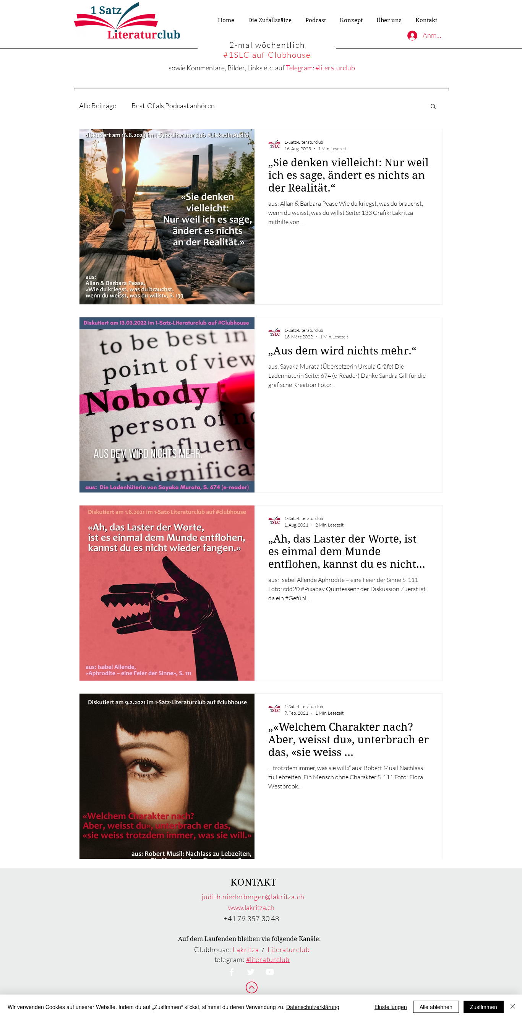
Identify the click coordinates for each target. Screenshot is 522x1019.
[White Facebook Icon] (232, 972)
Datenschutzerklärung (312, 1007)
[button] (433, 107)
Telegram (299, 67)
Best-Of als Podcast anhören (173, 105)
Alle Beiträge (97, 105)
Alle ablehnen (436, 1007)
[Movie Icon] (270, 972)
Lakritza (246, 949)
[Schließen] (512, 1007)
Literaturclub (288, 949)
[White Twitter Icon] (251, 972)
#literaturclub (335, 67)
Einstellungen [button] (390, 1007)
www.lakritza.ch (251, 907)
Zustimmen (483, 1007)
